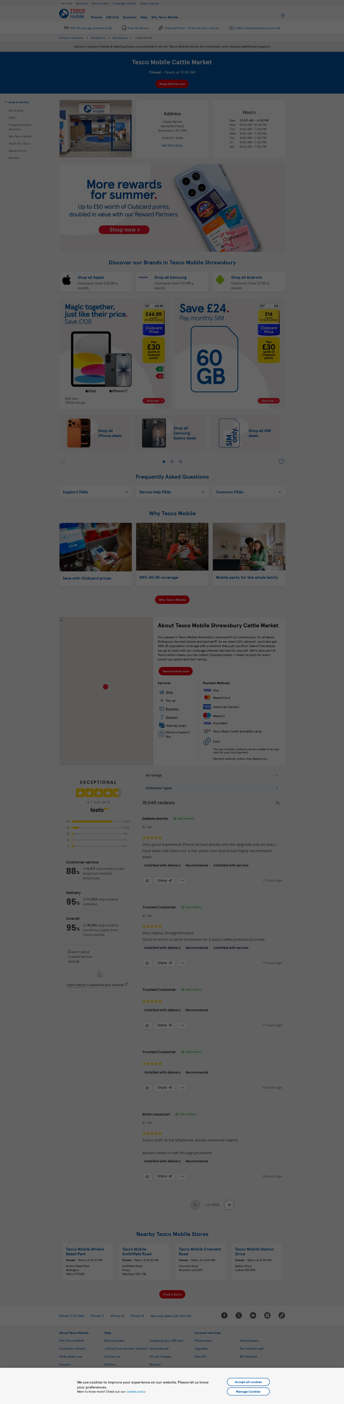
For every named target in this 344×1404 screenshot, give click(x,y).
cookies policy (136, 1391)
